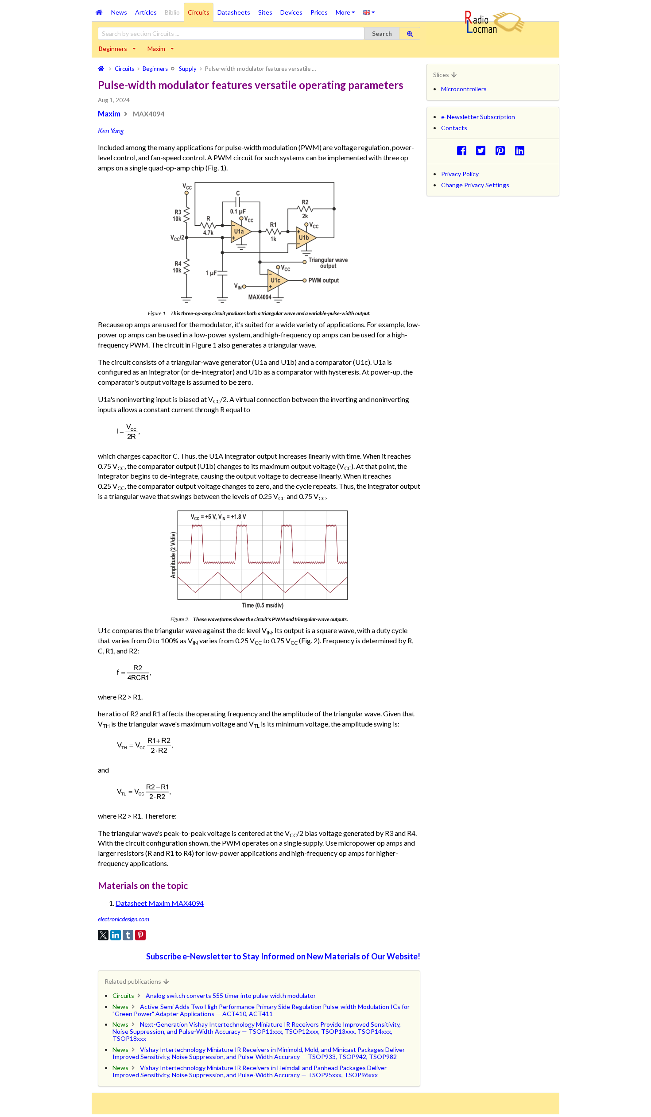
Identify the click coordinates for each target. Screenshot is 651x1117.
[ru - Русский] (369, 12)
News (119, 12)
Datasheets (233, 12)
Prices (319, 12)
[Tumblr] (128, 935)
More (347, 9)
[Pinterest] (140, 935)
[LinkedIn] (115, 935)
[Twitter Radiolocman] (483, 150)
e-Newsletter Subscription (478, 116)
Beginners (113, 48)
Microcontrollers (464, 89)
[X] (103, 935)
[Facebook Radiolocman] (464, 150)
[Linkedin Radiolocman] (522, 150)
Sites (265, 12)
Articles (146, 12)
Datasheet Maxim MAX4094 (160, 903)
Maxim (156, 48)
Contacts (454, 127)
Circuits (198, 12)
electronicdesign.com (123, 919)
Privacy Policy (460, 174)
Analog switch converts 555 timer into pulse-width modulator (231, 995)
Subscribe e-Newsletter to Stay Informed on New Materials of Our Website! (283, 956)
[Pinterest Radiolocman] (503, 150)
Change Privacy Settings (475, 185)
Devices (291, 12)
